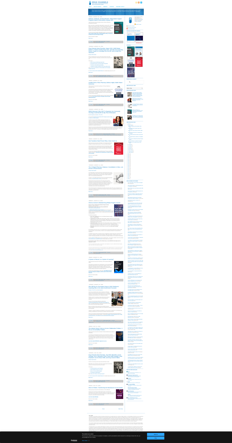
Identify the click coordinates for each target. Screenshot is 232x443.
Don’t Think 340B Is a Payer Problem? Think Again (135, 182)
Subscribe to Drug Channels (132, 27)
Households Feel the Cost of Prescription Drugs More (99, 63)
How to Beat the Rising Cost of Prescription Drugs (135, 343)
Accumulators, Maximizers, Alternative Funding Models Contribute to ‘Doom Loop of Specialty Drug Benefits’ (135, 340)
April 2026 (129, 148)
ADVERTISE (112, 6)
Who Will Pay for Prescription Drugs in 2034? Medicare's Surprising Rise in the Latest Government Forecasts (104, 287)
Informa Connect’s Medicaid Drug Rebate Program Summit (104, 202)
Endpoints (129, 378)
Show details (85, 440)
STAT (128, 371)
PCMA (129, 381)
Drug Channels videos (131, 28)
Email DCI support (138, 24)
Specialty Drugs (111, 76)
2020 (128, 160)
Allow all (156, 434)
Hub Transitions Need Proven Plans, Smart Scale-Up (103, 141)
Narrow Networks (102, 195)
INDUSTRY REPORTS (97, 6)
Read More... (139, 21)
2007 (128, 177)
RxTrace (129, 394)
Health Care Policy (104, 321)
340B (96, 76)
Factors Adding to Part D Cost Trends (96, 369)
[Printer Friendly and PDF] (91, 42)
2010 (128, 173)
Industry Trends (110, 321)
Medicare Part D (106, 76)
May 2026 (129, 147)
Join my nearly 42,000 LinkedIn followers (96, 70)
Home (103, 408)
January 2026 (130, 152)
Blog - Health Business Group (132, 397)
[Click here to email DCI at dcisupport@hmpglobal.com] (135, 24)
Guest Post (97, 42)
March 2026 (130, 149)
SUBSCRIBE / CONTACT (120, 6)
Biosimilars (99, 381)
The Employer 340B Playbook (95, 372)
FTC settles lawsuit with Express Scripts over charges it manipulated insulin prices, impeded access (134, 206)
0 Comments (108, 41)
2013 (128, 169)
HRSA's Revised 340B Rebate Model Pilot (97, 62)
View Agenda (91, 207)
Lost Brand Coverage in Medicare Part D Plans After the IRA (100, 66)
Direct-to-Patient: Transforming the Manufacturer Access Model (106, 387)
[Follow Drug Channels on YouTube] (127, 28)
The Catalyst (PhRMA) (131, 384)
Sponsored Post (101, 42)
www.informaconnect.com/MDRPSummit (95, 238)
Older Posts (120, 408)
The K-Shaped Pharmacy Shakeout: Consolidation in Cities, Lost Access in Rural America (137, 105)
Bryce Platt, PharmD (93, 54)
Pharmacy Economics (117, 195)
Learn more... (137, 11)
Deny (156, 437)
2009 (128, 174)
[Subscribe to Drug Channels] (127, 27)
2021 (128, 159)
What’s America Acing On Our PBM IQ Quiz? (134, 382)
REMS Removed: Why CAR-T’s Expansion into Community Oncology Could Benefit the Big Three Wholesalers (104, 112)
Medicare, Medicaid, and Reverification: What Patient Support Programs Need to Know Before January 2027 (105, 19)
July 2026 (129, 144)
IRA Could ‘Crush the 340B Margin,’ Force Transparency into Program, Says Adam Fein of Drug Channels (135, 286)
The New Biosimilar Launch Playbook (96, 368)
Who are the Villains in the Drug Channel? (97, 373)
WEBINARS (105, 6)
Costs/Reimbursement (101, 76)
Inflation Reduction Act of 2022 (116, 321)
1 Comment (108, 194)
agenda (93, 237)
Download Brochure (96, 207)
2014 (128, 168)
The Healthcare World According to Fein (133, 351)
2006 (128, 178)
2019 (128, 161)
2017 (128, 164)
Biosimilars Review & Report (132, 387)
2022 (128, 157)
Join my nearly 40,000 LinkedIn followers (96, 375)
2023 (128, 156)
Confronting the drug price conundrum (133, 200)
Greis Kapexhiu (92, 114)
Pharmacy (112, 195)
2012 (128, 170)
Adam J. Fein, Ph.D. (99, 114)
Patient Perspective (108, 195)
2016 (128, 165)
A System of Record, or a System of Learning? (101, 259)
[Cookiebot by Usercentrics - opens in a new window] (74, 441)
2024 (128, 155)
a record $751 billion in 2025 (96, 178)
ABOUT (90, 6)
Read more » (91, 38)
